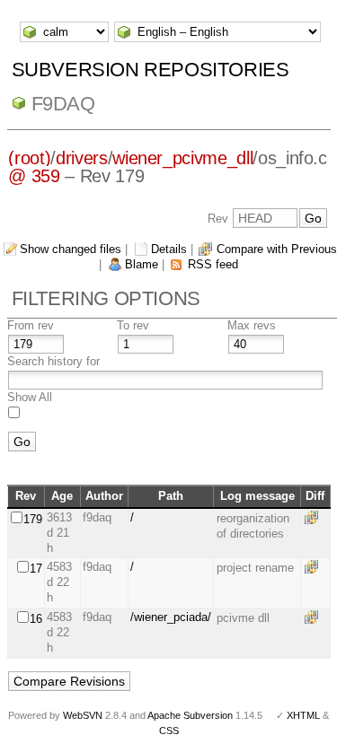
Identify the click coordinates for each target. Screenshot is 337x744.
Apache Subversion (190, 715)
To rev (133, 325)
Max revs (251, 325)
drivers (82, 158)
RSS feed (213, 264)
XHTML (303, 715)
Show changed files (70, 249)
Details (169, 249)
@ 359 (33, 176)
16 (36, 619)
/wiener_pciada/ (170, 617)
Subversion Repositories (150, 69)
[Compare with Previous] (314, 517)
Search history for (53, 361)
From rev (30, 325)
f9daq (63, 103)
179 (32, 519)
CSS (169, 730)
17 (36, 568)
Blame (141, 264)
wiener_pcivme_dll (182, 158)
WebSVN (82, 715)
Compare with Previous (277, 249)
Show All (29, 397)
